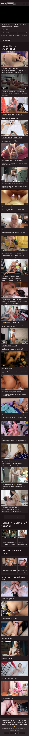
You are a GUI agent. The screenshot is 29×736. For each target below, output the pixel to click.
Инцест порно (8, 137)
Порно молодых (20, 91)
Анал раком (15, 68)
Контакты (22, 733)
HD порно (7, 230)
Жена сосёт (8, 438)
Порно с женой (6, 40)
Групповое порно (9, 414)
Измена (7, 461)
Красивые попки (19, 114)
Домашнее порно (9, 484)
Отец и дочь (8, 207)
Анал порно (8, 345)
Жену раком (15, 438)
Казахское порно (14, 507)
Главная (6, 733)
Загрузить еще (13, 517)
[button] (26, 538)
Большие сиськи (19, 183)
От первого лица (18, 137)
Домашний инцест (17, 207)
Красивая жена (8, 391)
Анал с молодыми (9, 114)
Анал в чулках (8, 68)
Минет (6, 507)
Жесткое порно (9, 160)
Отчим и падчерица (10, 91)
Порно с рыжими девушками (12, 276)
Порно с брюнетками (16, 299)
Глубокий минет (18, 160)
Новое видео (13, 733)
